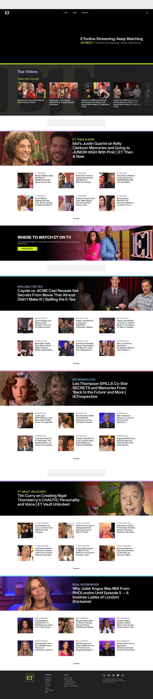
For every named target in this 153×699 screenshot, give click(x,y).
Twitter (47, 682)
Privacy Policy (68, 680)
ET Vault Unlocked (32, 491)
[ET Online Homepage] (7, 13)
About (47, 688)
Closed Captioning (70, 682)
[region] (42, 40)
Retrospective (84, 379)
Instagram (48, 680)
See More (76, 218)
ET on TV (48, 686)
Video (75, 13)
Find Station (27, 249)
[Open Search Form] (147, 13)
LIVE (66, 13)
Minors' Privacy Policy (71, 686)
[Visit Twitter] (108, 676)
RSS (46, 692)
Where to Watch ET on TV (44, 237)
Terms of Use (68, 678)
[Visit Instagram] (113, 676)
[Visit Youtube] (118, 675)
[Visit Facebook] (104, 676)
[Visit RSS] (122, 676)
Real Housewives (86, 584)
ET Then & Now (83, 139)
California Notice (69, 684)
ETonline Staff (49, 690)
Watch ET (85, 13)
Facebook (48, 678)
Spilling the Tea (30, 286)
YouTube (48, 684)
